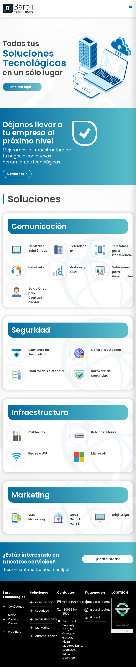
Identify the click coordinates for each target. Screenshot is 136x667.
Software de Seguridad (101, 373)
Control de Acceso (106, 349)
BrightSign (120, 514)
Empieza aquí (21, 87)
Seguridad (42, 611)
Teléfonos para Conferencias (120, 250)
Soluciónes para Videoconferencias (120, 271)
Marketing (42, 628)
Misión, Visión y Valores (13, 619)
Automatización (43, 636)
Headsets (36, 267)
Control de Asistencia (46, 371)
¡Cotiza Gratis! (108, 559)
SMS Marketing (36, 516)
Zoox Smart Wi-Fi (75, 519)
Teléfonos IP (78, 248)
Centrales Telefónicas (36, 248)
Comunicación (43, 602)
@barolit (96, 617)
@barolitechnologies (104, 602)
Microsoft (99, 453)
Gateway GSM (77, 269)
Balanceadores (103, 432)
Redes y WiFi (38, 453)
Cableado (36, 432)
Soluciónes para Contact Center (36, 295)
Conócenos (16, 174)
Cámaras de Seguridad (38, 351)
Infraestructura (43, 619)
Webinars (14, 632)
